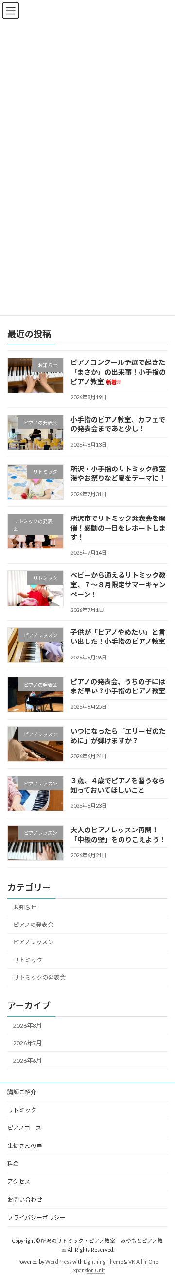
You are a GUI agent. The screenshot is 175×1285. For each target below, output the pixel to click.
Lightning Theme (103, 1261)
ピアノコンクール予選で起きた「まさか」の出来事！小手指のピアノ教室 (118, 371)
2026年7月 (27, 1043)
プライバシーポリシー (36, 1217)
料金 (13, 1163)
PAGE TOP (161, 1236)
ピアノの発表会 (33, 924)
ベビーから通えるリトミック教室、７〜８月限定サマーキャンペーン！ (118, 584)
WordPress (58, 1261)
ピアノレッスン (33, 942)
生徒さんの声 (24, 1145)
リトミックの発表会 (39, 977)
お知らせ (24, 907)
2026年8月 (27, 1025)
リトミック (27, 959)
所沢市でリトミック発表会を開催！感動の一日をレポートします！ (118, 527)
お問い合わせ (24, 1199)
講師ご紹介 (21, 1092)
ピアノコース (24, 1127)
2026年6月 (27, 1060)
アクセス (18, 1181)
